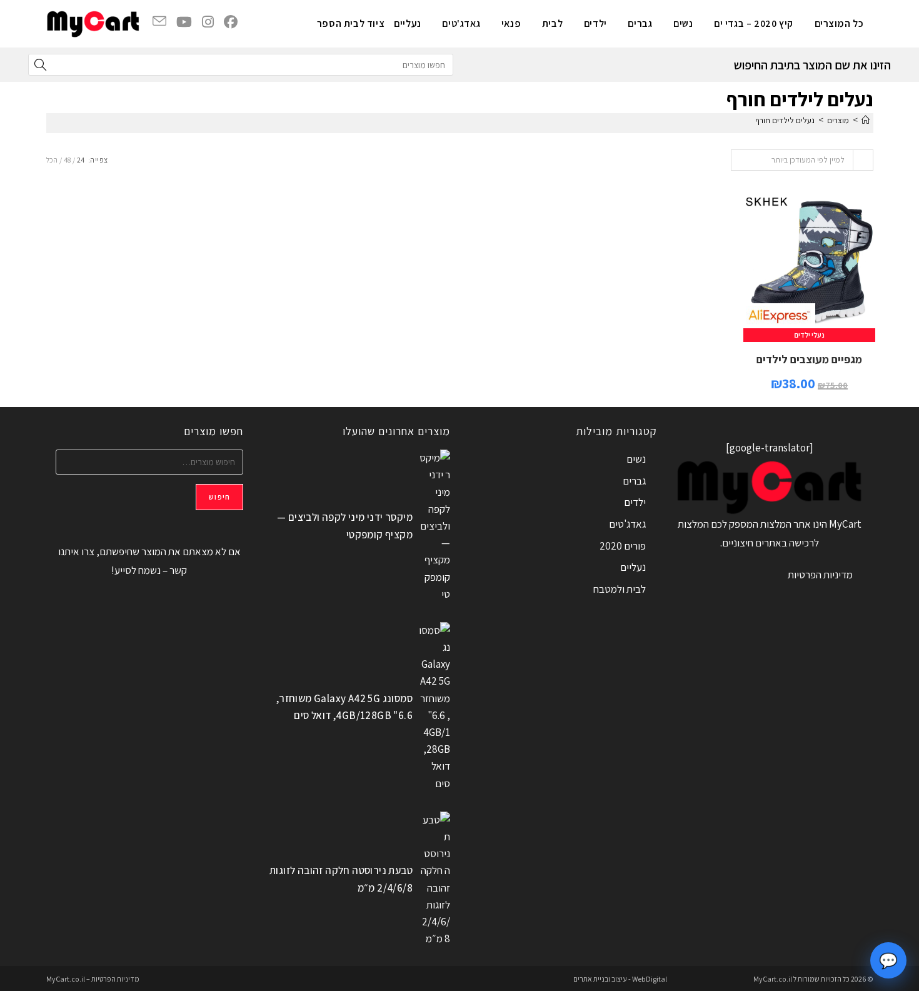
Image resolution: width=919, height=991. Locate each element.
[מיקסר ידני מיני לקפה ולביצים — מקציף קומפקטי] (434, 526)
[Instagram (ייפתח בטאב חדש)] (208, 22)
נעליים (633, 567)
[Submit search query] (40, 65)
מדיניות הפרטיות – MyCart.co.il (92, 978)
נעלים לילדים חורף (785, 120)
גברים (634, 481)
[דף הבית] (865, 120)
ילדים (635, 502)
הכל (52, 159)
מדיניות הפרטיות (820, 574)
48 (67, 159)
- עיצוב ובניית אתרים (602, 978)
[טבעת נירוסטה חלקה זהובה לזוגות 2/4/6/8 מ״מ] (434, 880)
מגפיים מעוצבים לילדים (809, 359)
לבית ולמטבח (619, 589)
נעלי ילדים (809, 335)
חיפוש (219, 496)
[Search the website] (240, 64)
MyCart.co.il (773, 978)
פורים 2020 (623, 546)
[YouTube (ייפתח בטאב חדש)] (184, 22)
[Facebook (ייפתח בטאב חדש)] (231, 22)
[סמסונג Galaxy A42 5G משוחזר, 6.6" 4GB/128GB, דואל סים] (434, 707)
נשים (636, 459)
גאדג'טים (627, 524)
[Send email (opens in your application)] (159, 21)
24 (80, 159)
